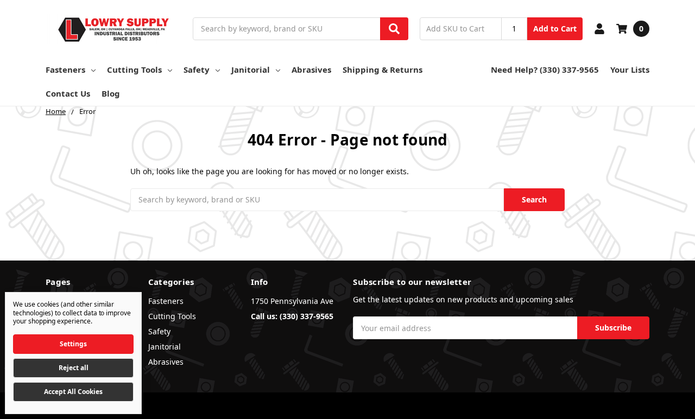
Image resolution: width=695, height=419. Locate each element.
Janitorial (250, 69)
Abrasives (311, 69)
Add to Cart (555, 28)
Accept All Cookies (73, 391)
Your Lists (629, 69)
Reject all (74, 367)
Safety (197, 69)
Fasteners (65, 69)
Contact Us (68, 93)
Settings (73, 343)
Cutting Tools (134, 69)
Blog (111, 93)
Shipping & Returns (382, 69)
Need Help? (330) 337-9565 (545, 69)
